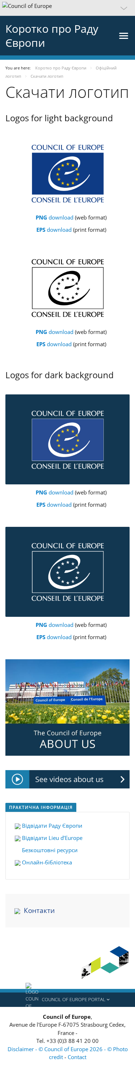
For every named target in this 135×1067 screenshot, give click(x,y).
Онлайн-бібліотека (46, 862)
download (55, 217)
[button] (67, 8)
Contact (77, 1057)
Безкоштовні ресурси (49, 850)
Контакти (39, 910)
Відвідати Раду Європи (52, 825)
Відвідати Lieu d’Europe (51, 837)
